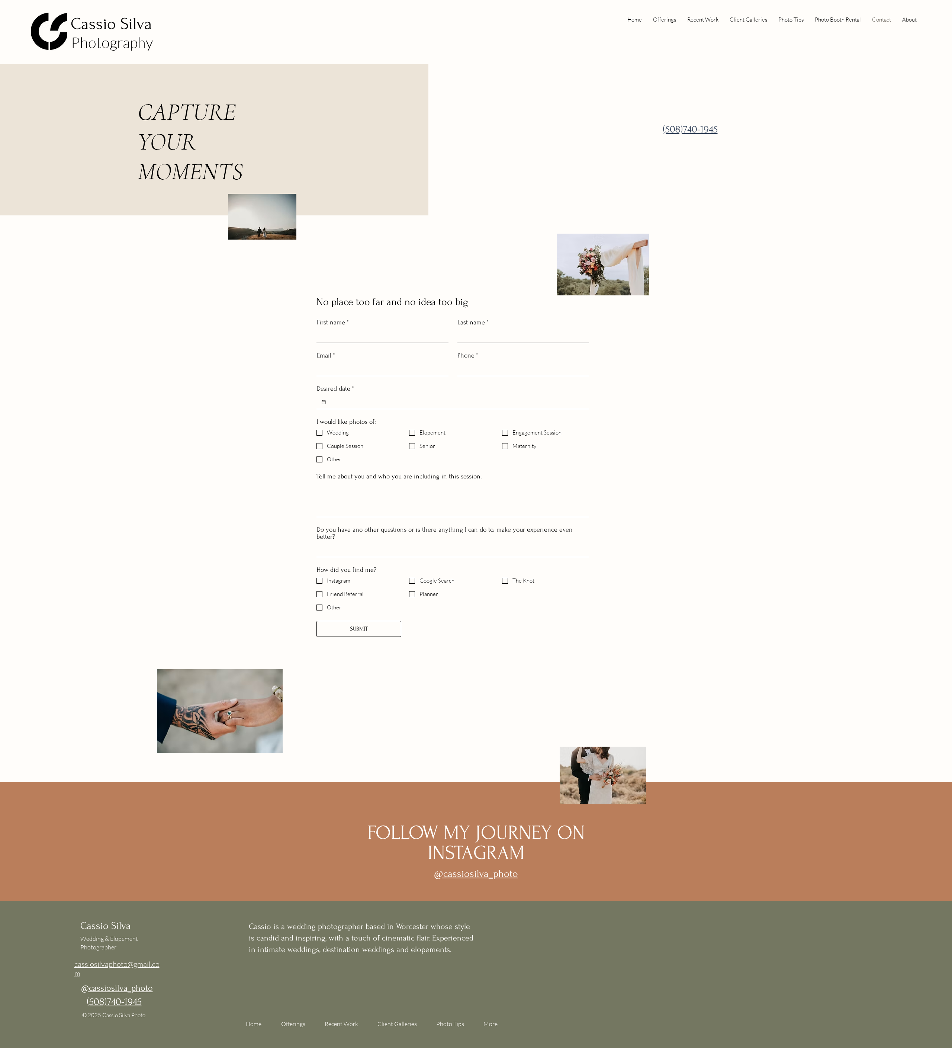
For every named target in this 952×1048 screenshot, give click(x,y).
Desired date (335, 388)
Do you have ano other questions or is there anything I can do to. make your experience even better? (444, 533)
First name (332, 322)
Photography (112, 42)
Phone (467, 355)
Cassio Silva (111, 24)
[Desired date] (324, 402)
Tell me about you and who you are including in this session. (399, 476)
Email (325, 355)
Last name (473, 322)
